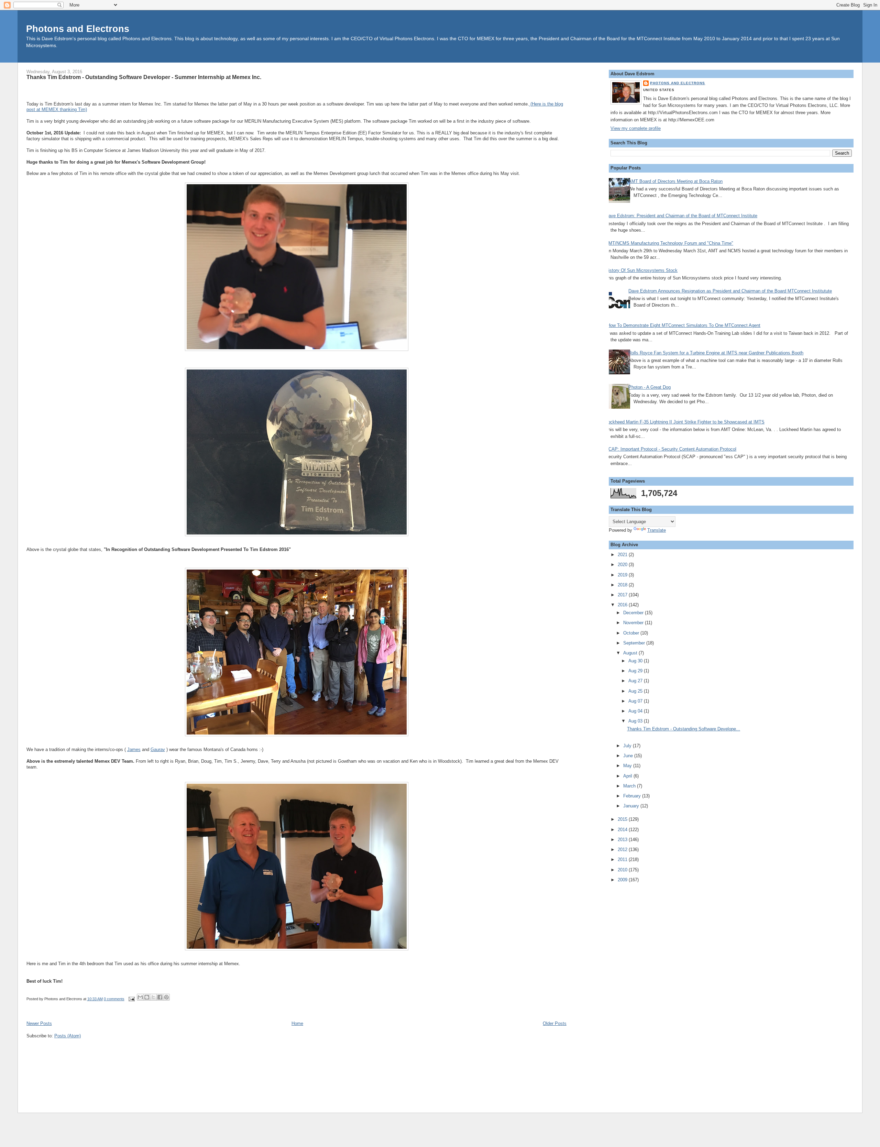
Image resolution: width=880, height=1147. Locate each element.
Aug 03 (636, 721)
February (632, 795)
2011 (623, 859)
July (628, 745)
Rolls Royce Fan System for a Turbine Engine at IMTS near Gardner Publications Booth (715, 352)
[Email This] (140, 997)
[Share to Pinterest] (166, 997)
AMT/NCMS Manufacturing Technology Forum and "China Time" (669, 243)
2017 (623, 594)
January (631, 805)
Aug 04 (636, 711)
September (634, 643)
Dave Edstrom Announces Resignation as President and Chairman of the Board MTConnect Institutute (730, 291)
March (630, 785)
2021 (623, 554)
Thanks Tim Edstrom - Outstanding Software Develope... (683, 728)
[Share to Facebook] (159, 997)
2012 (623, 849)
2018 (623, 584)
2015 (623, 819)
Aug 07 (636, 701)
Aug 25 (636, 691)
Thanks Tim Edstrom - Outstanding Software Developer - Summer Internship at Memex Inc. (143, 77)
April (628, 776)
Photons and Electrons (77, 28)
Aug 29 (636, 670)
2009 (623, 879)
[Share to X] (153, 997)
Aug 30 (636, 660)
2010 (623, 869)
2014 (623, 829)
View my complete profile (635, 128)
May (628, 765)
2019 (623, 574)
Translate (656, 530)
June (628, 755)
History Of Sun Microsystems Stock (641, 270)
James (134, 749)
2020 (623, 564)
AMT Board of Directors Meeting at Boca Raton (675, 181)
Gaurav (158, 749)
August (631, 652)
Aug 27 (636, 680)
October (631, 633)
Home (297, 1023)
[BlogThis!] (146, 997)
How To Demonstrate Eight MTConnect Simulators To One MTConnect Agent (683, 325)
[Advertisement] (638, 993)
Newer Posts (39, 1023)
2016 (623, 604)
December (634, 612)
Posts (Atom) (67, 1035)
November (634, 622)
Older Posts (554, 1023)
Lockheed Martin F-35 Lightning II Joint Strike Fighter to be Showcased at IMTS (684, 421)
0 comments (114, 999)
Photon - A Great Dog (649, 387)
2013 (623, 839)
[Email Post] (131, 999)
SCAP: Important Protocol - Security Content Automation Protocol (670, 449)
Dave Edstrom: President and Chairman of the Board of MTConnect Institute (681, 215)
